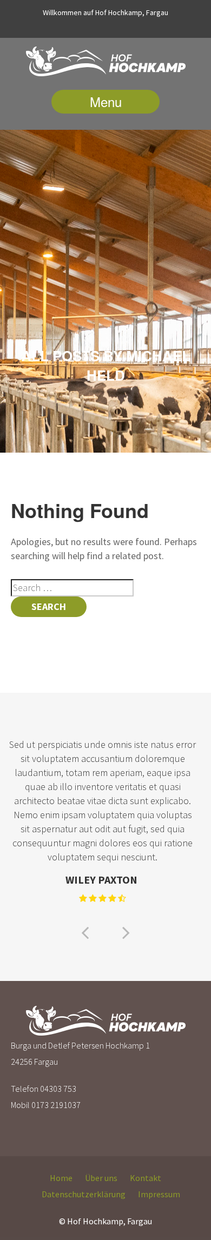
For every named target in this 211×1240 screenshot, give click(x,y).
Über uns (101, 1177)
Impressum (159, 1194)
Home (61, 1177)
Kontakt (145, 1177)
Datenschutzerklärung (84, 1194)
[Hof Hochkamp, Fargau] (106, 64)
